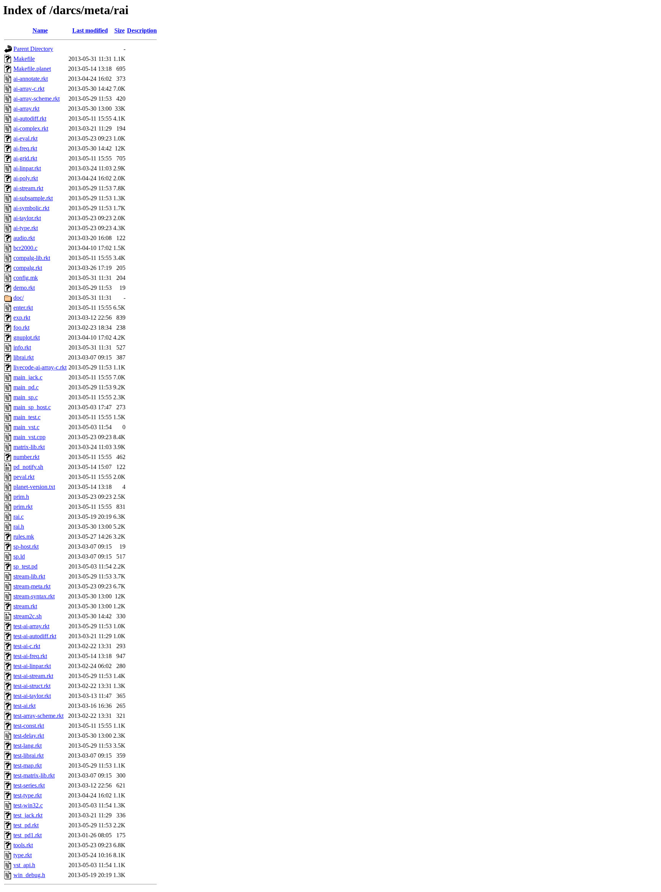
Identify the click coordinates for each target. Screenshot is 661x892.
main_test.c (27, 417)
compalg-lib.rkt (31, 258)
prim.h (21, 496)
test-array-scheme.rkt (38, 715)
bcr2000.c (25, 248)
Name (40, 30)
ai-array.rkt (26, 108)
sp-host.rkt (26, 546)
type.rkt (22, 855)
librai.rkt (23, 357)
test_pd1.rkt (27, 835)
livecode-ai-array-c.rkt (40, 367)
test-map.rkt (27, 765)
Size (119, 30)
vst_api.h (24, 865)
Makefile (24, 59)
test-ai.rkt (24, 705)
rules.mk (23, 536)
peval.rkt (23, 477)
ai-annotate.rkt (30, 78)
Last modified (90, 30)
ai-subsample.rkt (33, 198)
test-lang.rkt (27, 745)
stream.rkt (25, 606)
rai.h (18, 526)
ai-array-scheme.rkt (36, 98)
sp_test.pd (25, 566)
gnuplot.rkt (26, 337)
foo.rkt (21, 327)
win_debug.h (29, 875)
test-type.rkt (27, 795)
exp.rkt (21, 317)
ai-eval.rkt (25, 138)
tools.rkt (23, 845)
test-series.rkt (29, 785)
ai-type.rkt (25, 228)
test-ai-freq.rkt (30, 656)
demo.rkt (24, 287)
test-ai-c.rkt (26, 646)
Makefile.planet (32, 68)
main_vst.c (26, 427)
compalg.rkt (27, 268)
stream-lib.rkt (29, 576)
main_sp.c (25, 397)
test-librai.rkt (28, 755)
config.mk (25, 277)
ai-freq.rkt (25, 148)
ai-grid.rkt (25, 158)
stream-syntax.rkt (34, 596)
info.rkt (22, 347)
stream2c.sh (27, 616)
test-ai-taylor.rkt (32, 696)
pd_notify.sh (28, 467)
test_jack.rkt (27, 815)
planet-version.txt (34, 487)
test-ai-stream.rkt (33, 676)
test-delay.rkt (28, 735)
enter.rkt (23, 307)
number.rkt (26, 457)
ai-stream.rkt (28, 188)
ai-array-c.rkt (28, 88)
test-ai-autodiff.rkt (34, 636)
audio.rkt (24, 238)
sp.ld (19, 556)
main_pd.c (26, 387)
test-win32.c (28, 805)
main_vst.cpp (29, 437)
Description (142, 30)
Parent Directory (33, 49)
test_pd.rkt (26, 825)
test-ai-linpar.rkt (32, 666)
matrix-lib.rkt (29, 447)
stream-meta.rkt (31, 586)
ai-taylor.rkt (27, 218)
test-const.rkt (28, 725)
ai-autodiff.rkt (29, 118)
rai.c (18, 516)
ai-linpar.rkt (27, 168)
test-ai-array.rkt (31, 626)
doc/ (18, 297)
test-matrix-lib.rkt (34, 775)
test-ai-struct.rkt (31, 686)
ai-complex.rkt (30, 128)
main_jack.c (27, 377)
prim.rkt (23, 506)
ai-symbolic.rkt (31, 208)
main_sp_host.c (32, 407)
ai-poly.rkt (25, 178)
